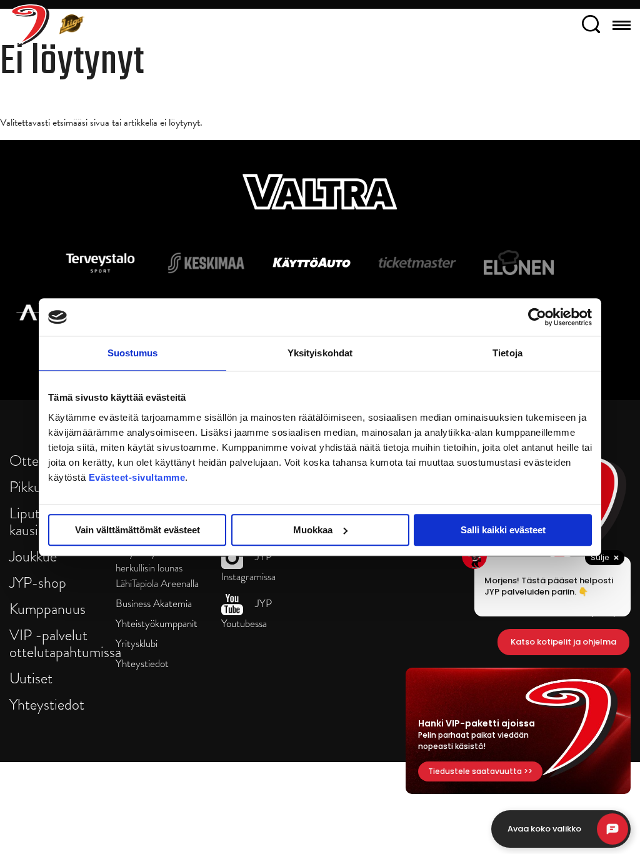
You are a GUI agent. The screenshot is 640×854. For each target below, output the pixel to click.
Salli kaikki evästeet (503, 530)
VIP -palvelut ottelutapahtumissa (65, 643)
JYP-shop (37, 582)
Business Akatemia (154, 603)
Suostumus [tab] (133, 353)
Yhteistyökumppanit (157, 623)
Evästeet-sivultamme (137, 477)
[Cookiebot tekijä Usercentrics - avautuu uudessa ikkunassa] (537, 317)
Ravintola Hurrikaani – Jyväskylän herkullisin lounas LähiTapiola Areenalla (157, 560)
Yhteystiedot (46, 704)
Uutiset (30, 678)
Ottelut (31, 460)
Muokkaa (312, 530)
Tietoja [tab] (507, 353)
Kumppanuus (47, 609)
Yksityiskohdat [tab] (320, 353)
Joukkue (33, 556)
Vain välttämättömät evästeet (137, 530)
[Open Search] (591, 26)
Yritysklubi (137, 643)
